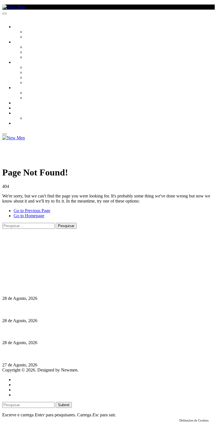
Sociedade (23, 27)
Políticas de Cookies (37, 276)
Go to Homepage (29, 215)
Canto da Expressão (44, 37)
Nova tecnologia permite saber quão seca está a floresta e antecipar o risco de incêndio (84, 287)
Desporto (22, 113)
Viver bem (34, 78)
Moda (30, 73)
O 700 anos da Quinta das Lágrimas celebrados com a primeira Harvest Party (76, 331)
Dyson (31, 68)
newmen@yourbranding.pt (46, 251)
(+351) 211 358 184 (40, 256)
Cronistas (34, 32)
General (21, 384)
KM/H (18, 108)
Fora (29, 98)
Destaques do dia (29, 394)
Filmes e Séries (38, 52)
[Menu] (4, 13)
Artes (30, 47)
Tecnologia (36, 83)
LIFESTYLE (22, 63)
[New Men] (13, 7)
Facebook (31, 266)
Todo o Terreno (39, 118)
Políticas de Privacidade (40, 271)
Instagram (31, 261)
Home (19, 379)
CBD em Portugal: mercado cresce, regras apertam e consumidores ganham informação (86, 309)
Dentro (32, 93)
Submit (64, 405)
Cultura (21, 42)
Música (31, 58)
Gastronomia (26, 103)
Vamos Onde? (26, 88)
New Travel (24, 124)
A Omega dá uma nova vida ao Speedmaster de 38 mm (54, 353)
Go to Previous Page (32, 210)
